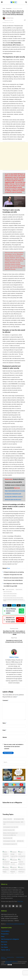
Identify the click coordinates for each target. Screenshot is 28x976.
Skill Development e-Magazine (10, 939)
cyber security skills (8, 591)
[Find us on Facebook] (2, 906)
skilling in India (7, 819)
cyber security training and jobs (10, 593)
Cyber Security (19, 589)
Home (4, 8)
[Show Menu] (2, 2)
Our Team (4, 944)
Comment (6, 700)
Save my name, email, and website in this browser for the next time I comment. (13, 746)
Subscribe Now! (21, 619)
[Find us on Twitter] (6, 906)
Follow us (14, 862)
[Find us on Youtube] (13, 906)
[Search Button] (26, 2)
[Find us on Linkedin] (16, 906)
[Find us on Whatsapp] (20, 906)
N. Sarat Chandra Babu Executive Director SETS (13, 597)
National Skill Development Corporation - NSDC (13, 823)
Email (4, 730)
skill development (19, 819)
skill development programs (10, 844)
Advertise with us (10, 957)
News (2, 936)
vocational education (8, 830)
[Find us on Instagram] (9, 906)
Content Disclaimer (20, 957)
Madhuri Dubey (10, 18)
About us (3, 957)
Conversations (5, 931)
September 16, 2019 (8, 20)
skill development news (9, 841)
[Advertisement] (14, 156)
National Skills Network (11, 961)
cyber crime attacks (10, 589)
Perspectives (8, 8)
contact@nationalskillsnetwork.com (15, 924)
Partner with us (5, 950)
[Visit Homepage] (14, 2)
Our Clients (4, 947)
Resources (4, 942)
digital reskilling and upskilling (10, 595)
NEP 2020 (20, 841)
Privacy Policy (4, 958)
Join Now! (22, 611)
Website (5, 737)
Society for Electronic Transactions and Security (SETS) (13, 600)
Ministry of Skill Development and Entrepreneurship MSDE (10, 834)
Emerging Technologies (17, 8)
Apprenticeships (7, 838)
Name (5, 723)
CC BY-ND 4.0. (8, 963)
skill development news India (10, 827)
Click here (20, 901)
